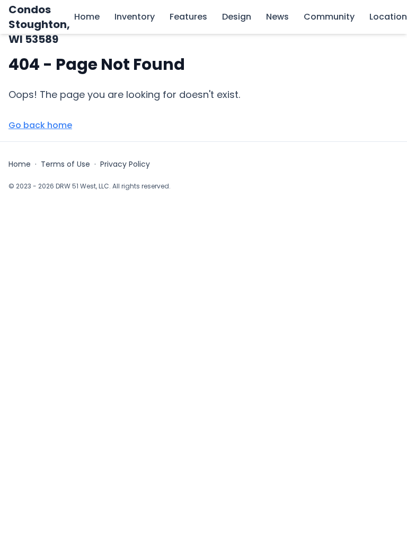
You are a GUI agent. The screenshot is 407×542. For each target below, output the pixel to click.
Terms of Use (65, 164)
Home (19, 164)
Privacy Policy (125, 164)
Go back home (40, 125)
